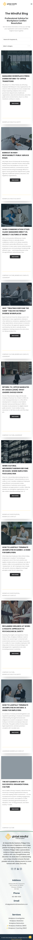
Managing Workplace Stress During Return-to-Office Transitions (15, 78)
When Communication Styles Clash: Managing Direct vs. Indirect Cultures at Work (15, 232)
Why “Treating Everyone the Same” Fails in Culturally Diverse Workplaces (15, 311)
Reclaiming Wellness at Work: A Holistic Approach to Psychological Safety (16, 629)
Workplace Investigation (10, 514)
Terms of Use (18, 939)
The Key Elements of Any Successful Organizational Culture (15, 784)
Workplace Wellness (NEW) (17, 925)
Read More (15, 103)
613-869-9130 (16, 897)
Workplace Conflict (21, 275)
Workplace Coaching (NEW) (17, 928)
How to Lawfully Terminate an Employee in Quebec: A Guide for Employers (16, 550)
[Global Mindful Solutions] (10, 4)
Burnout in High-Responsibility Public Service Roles (15, 155)
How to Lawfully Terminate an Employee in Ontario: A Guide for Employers (15, 707)
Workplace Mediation (16, 921)
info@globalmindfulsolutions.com (16, 904)
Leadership (6, 277)
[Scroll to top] (30, 937)
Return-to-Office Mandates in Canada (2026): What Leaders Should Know (15, 390)
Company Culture (8, 275)
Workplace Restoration (16, 923)
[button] (31, 4)
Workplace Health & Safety (11, 122)
